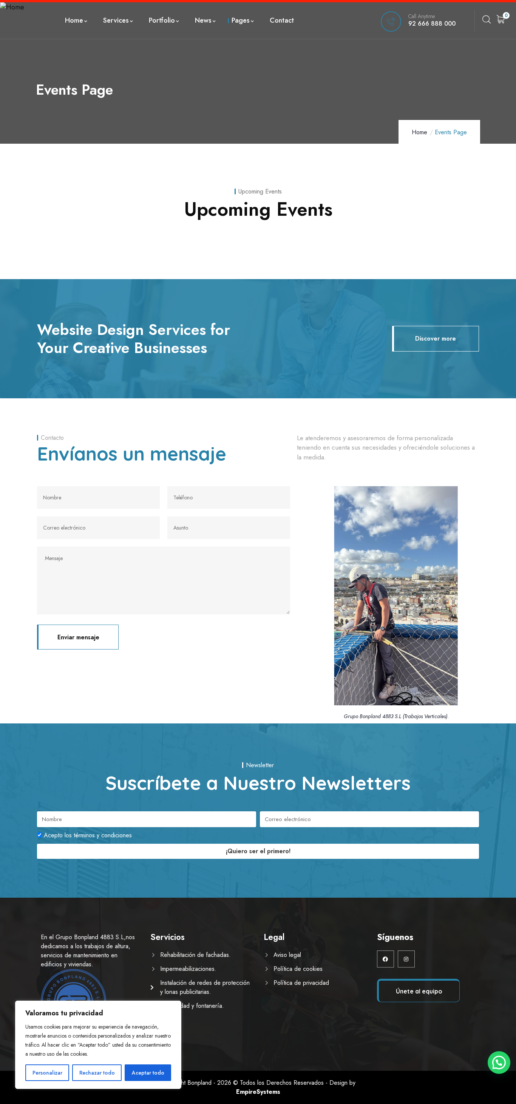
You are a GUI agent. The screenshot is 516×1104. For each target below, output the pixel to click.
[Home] (12, 7)
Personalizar (47, 1072)
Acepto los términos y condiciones (88, 835)
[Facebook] (385, 958)
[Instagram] (406, 958)
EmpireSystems (258, 1091)
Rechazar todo (97, 1072)
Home (419, 132)
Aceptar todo (148, 1072)
